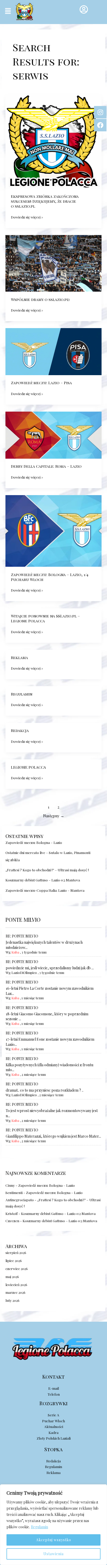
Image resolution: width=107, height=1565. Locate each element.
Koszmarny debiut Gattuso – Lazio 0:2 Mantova (42, 880)
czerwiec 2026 (16, 1268)
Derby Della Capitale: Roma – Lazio (46, 466)
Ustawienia (53, 1553)
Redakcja (20, 730)
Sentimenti (14, 1192)
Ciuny (10, 1185)
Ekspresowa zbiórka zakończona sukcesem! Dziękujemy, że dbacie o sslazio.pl (45, 201)
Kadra (53, 1432)
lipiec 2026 (13, 1260)
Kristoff (11, 1213)
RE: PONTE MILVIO (22, 936)
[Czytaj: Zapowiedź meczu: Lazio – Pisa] (53, 351)
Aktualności (53, 1426)
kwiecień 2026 (16, 1284)
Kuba (15, 952)
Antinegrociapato (19, 1199)
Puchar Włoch (53, 1420)
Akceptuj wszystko (53, 1539)
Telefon (54, 1394)
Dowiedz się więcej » (27, 216)
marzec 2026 (15, 1292)
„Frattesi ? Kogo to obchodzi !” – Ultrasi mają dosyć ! (47, 869)
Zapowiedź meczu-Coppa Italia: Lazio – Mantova (44, 890)
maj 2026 (12, 1276)
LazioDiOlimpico (24, 972)
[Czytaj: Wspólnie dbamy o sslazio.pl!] (53, 262)
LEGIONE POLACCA (28, 767)
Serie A (53, 1414)
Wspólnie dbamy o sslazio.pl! (40, 299)
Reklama (19, 657)
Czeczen (12, 1220)
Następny (53, 815)
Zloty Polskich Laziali (54, 1438)
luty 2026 (12, 1300)
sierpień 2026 (15, 1252)
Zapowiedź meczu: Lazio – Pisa (41, 382)
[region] (53, 1524)
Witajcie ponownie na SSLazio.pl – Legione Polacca (45, 618)
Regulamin (39, 1526)
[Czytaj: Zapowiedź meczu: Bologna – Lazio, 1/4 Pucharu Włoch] (53, 530)
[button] (8, 11)
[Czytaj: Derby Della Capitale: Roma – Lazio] (53, 434)
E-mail (53, 1388)
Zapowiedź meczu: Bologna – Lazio (33, 842)
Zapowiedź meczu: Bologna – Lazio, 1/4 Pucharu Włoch (49, 577)
